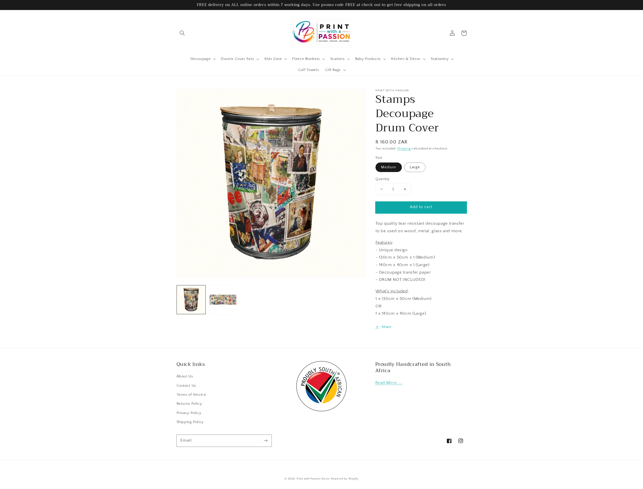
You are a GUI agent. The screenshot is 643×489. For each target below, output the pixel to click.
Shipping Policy (190, 422)
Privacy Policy (189, 413)
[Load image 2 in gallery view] (222, 299)
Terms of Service (191, 395)
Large (415, 167)
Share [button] (386, 327)
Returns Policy (189, 404)
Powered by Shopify (344, 478)
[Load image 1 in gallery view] (191, 299)
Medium (388, 167)
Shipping (404, 148)
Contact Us (186, 386)
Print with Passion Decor (313, 478)
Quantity (382, 179)
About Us (185, 376)
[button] (182, 33)
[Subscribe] (265, 440)
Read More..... (389, 382)
